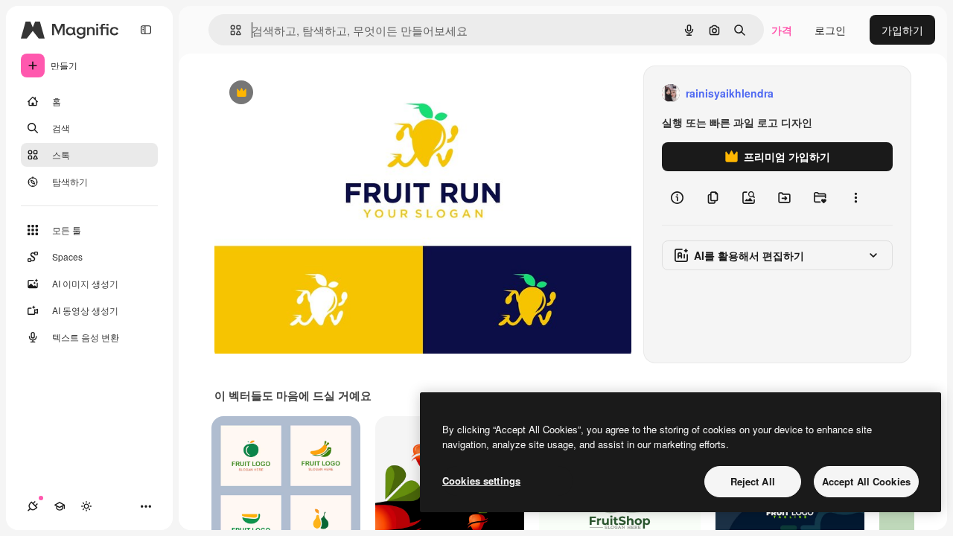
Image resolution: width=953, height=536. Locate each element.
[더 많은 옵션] (855, 198)
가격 (781, 29)
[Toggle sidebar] (146, 30)
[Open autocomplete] (229, 30)
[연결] (33, 506)
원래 (300, 93)
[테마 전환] (86, 506)
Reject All (752, 481)
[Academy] (59, 506)
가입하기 (902, 29)
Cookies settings (481, 480)
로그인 (830, 29)
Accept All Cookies (866, 481)
